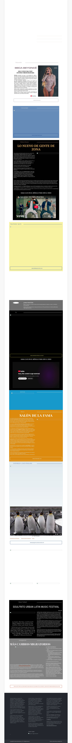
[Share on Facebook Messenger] (1, 204)
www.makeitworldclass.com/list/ (37, 355)
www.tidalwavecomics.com (36, 268)
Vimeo (33, 538)
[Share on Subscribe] (1, 202)
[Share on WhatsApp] (1, 200)
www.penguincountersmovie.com (37, 542)
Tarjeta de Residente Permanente (24, 665)
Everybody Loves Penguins (14, 538)
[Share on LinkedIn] (1, 193)
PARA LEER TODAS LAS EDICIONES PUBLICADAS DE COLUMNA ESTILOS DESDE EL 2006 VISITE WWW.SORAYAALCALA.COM (37, 686)
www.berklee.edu (37, 100)
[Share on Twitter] (1, 191)
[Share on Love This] (1, 197)
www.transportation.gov (37, 135)
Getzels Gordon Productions (26, 538)
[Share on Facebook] (1, 189)
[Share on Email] (1, 195)
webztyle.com (60, 741)
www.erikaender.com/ (37, 458)
